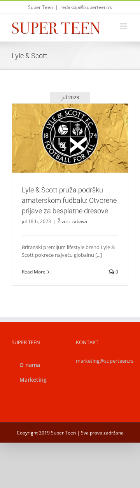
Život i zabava (70, 159)
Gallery (79, 121)
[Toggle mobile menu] (124, 26)
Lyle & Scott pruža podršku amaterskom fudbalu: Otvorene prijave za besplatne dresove (61, 121)
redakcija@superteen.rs (86, 7)
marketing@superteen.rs (104, 360)
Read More (34, 271)
